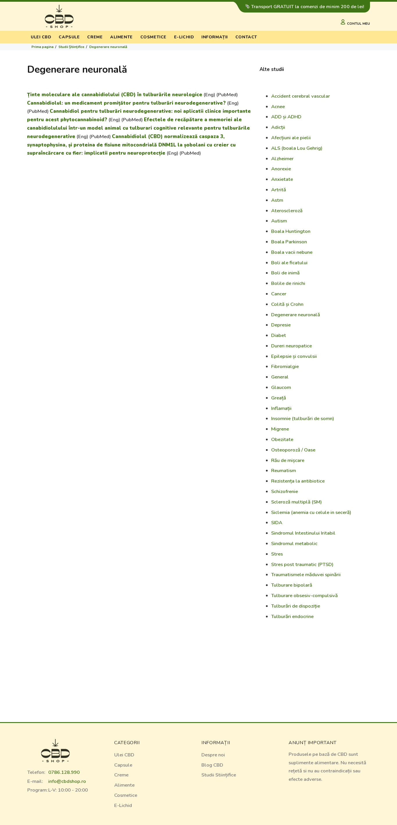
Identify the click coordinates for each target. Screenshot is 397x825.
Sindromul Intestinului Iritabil (303, 533)
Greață (278, 397)
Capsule (69, 37)
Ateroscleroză (287, 210)
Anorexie (281, 168)
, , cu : (131, 145)
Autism (279, 220)
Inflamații (281, 408)
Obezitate (282, 439)
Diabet (278, 335)
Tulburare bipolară (291, 585)
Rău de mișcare (287, 460)
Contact (246, 37)
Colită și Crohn (287, 304)
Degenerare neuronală (108, 46)
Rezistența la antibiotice (298, 481)
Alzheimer (282, 158)
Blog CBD (212, 765)
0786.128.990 (64, 772)
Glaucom (281, 387)
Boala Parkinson (289, 241)
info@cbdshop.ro (67, 781)
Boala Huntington (290, 231)
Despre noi (213, 754)
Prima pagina (42, 46)
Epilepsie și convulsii (294, 356)
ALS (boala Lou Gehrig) (296, 148)
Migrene (280, 429)
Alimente (121, 37)
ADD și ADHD (286, 116)
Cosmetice (153, 37)
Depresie (281, 325)
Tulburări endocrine (292, 616)
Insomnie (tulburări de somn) (302, 418)
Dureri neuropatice (291, 345)
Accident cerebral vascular (300, 96)
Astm (277, 200)
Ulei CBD (41, 37)
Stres (277, 554)
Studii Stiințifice (218, 775)
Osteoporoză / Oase (293, 450)
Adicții (278, 127)
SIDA (276, 522)
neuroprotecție (146, 153)
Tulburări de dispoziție (295, 606)
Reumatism (283, 470)
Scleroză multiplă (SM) (296, 502)
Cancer (278, 293)
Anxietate (282, 179)
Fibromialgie (285, 366)
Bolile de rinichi (288, 283)
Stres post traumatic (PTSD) (302, 564)
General (280, 377)
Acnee (278, 106)
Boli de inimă (285, 272)
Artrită (278, 189)
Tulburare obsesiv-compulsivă (304, 595)
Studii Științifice (71, 46)
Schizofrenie (284, 491)
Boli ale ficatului (289, 262)
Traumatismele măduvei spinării (306, 574)
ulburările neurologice (173, 94)
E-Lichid (123, 805)
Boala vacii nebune (291, 252)
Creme (95, 37)
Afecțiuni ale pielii (291, 137)
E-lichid (184, 37)
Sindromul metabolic (294, 543)
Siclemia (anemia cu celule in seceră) (311, 512)
